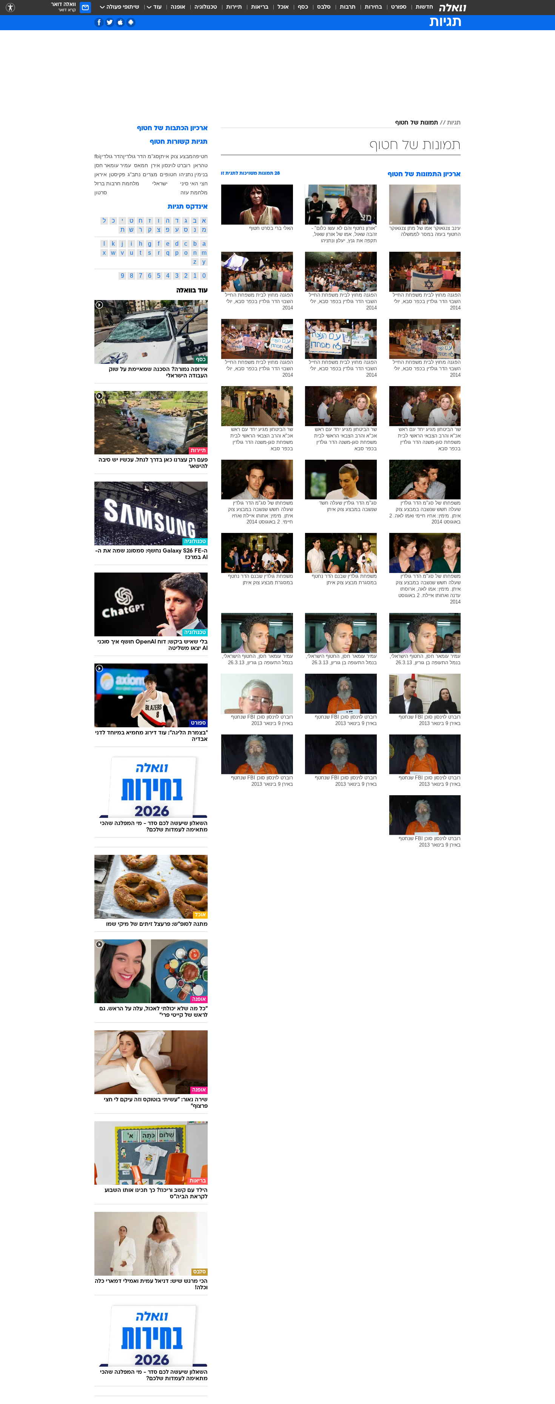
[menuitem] (420, 7)
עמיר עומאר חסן (112, 165)
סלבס (324, 7)
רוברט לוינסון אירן (170, 165)
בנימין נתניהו (193, 174)
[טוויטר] (109, 22)
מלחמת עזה (194, 192)
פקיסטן (117, 174)
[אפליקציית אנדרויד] (131, 22)
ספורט (399, 7)
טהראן (200, 165)
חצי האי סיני (194, 183)
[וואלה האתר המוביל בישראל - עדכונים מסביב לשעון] (452, 7)
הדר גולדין (111, 156)
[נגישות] (10, 7)
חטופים (168, 174)
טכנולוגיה (205, 7)
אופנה (178, 7)
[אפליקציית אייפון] (120, 22)
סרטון (100, 192)
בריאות (259, 7)
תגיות (454, 123)
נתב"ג (134, 174)
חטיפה (200, 156)
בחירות (373, 7)
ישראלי (160, 183)
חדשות (424, 7)
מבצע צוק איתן (176, 156)
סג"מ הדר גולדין (141, 156)
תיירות (234, 7)
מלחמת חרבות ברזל (116, 183)
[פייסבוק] (99, 22)
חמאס (141, 165)
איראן (100, 174)
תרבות (348, 7)
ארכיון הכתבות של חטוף (172, 128)
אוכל (283, 7)
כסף (303, 7)
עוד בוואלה (192, 291)
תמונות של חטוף (416, 123)
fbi (97, 156)
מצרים (150, 174)
